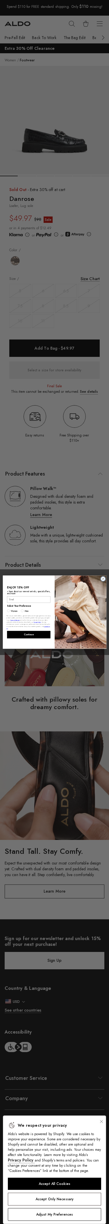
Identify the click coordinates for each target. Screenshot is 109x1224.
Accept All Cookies (54, 1183)
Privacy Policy (21, 1160)
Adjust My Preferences (54, 1214)
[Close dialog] (103, 579)
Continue (28, 634)
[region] (54, 1169)
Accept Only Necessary (54, 1199)
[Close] (101, 1121)
